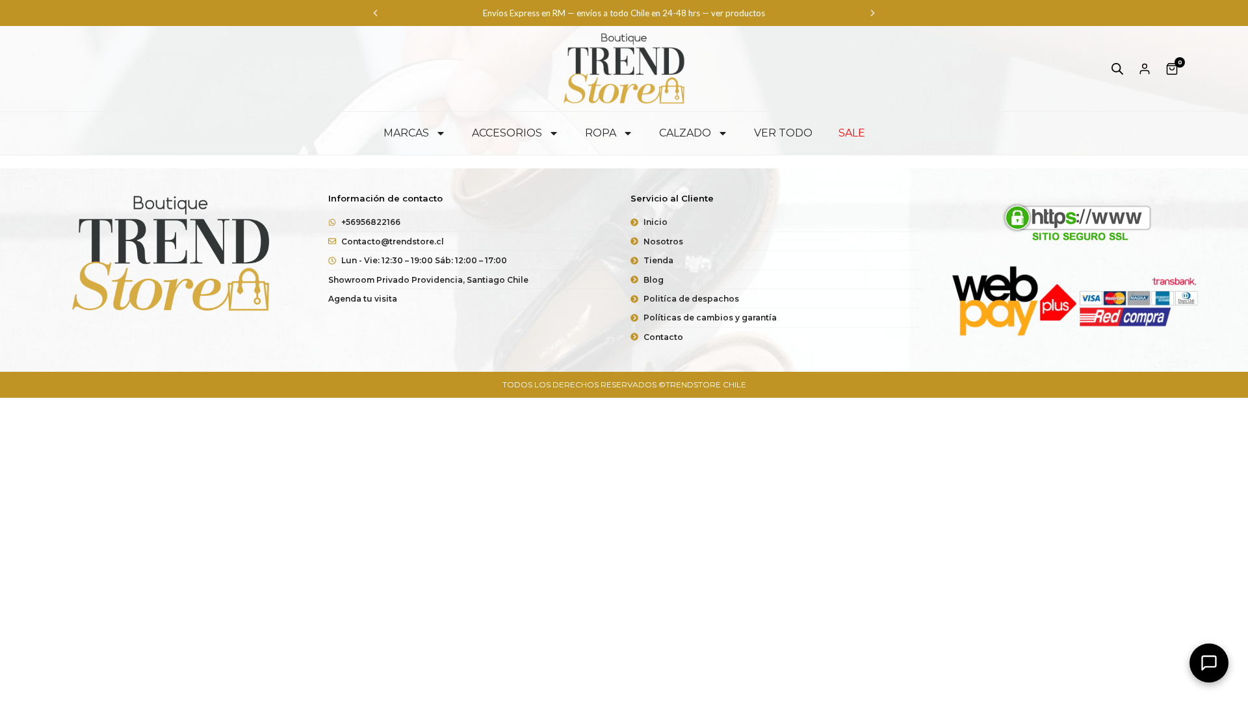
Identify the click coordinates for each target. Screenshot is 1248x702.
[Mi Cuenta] (1144, 68)
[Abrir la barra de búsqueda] (1117, 68)
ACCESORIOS (507, 133)
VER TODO (783, 133)
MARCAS (406, 133)
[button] (375, 13)
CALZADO (685, 133)
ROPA (600, 133)
